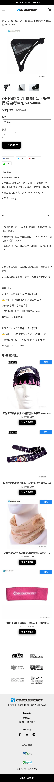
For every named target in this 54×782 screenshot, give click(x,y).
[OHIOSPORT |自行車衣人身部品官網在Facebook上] (20, 736)
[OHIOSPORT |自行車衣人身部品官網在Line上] (33, 736)
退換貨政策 (32, 769)
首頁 (4, 21)
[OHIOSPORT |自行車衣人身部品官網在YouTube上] (27, 736)
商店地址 (27, 718)
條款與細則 (21, 769)
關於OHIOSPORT (27, 722)
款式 (4, 117)
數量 (4, 129)
